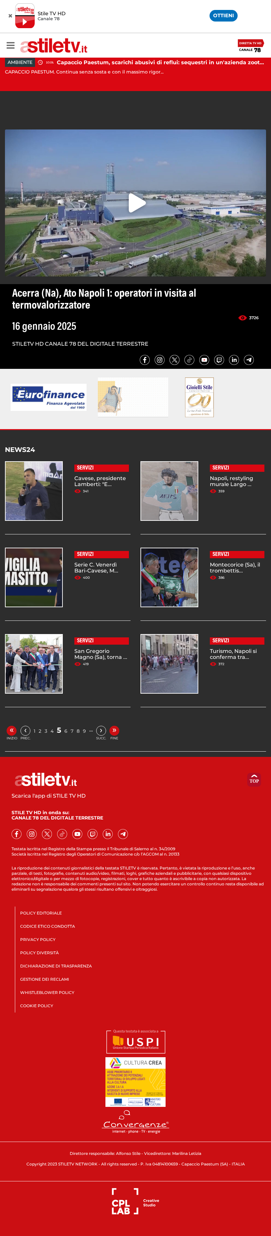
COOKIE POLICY (36, 1005)
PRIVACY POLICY (38, 939)
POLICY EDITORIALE (41, 913)
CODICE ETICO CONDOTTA (47, 926)
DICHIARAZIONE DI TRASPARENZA (56, 966)
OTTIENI (223, 15)
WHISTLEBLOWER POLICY (47, 992)
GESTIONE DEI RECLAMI (44, 979)
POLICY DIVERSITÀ (39, 952)
